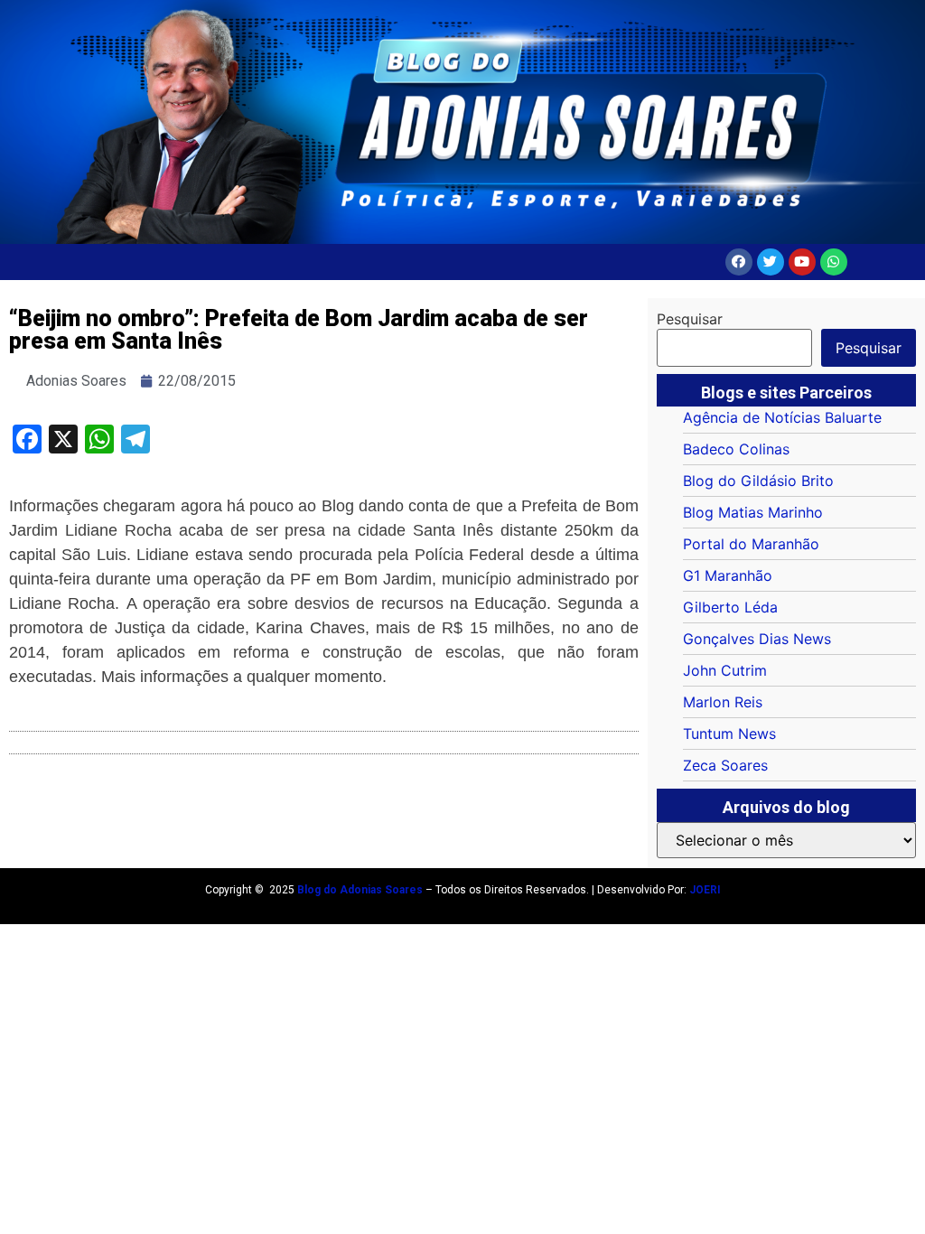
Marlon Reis (722, 702)
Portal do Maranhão (751, 544)
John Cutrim (725, 670)
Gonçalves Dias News (757, 639)
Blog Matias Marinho (753, 512)
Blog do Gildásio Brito (758, 481)
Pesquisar (690, 319)
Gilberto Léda (730, 607)
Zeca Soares (725, 765)
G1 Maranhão (727, 575)
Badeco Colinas (736, 449)
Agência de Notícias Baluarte (782, 417)
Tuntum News (729, 734)
